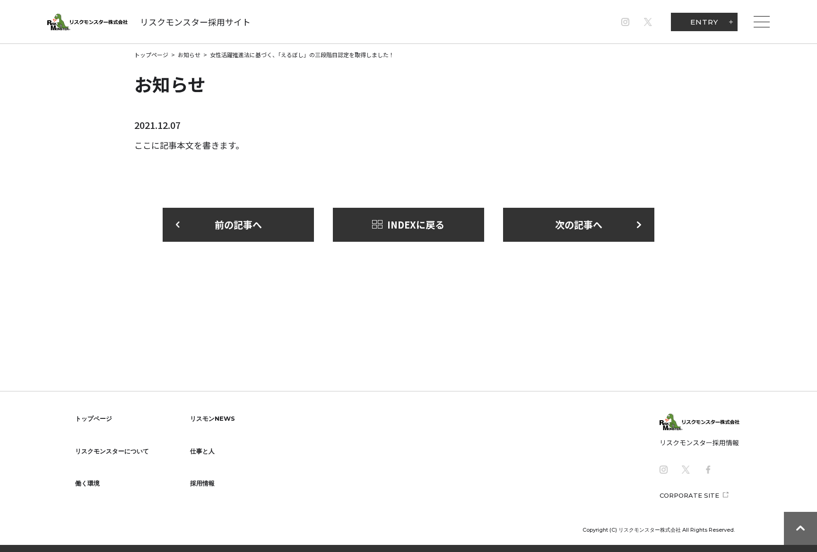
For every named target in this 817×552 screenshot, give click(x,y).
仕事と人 (202, 451)
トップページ (151, 55)
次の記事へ (578, 224)
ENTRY (704, 21)
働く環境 (87, 483)
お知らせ (189, 55)
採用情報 (202, 483)
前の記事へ (238, 224)
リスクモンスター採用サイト (195, 22)
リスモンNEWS (212, 418)
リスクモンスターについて (112, 451)
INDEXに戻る (415, 224)
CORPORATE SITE (689, 495)
